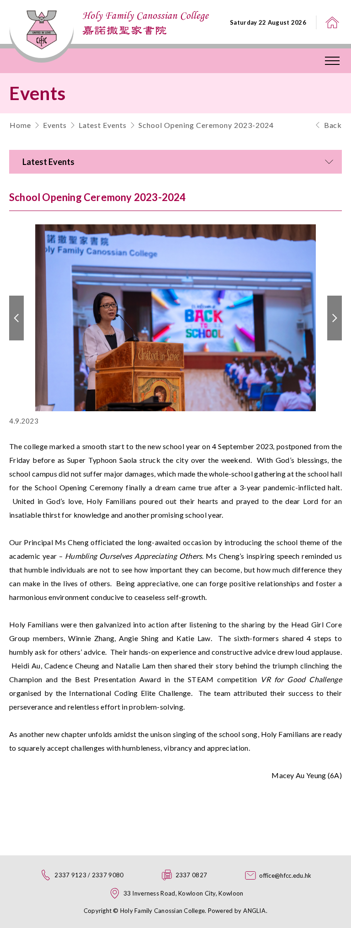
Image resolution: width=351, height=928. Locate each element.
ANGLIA (254, 910)
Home (20, 125)
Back (332, 125)
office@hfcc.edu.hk (285, 875)
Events (55, 125)
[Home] (332, 22)
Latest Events (103, 125)
